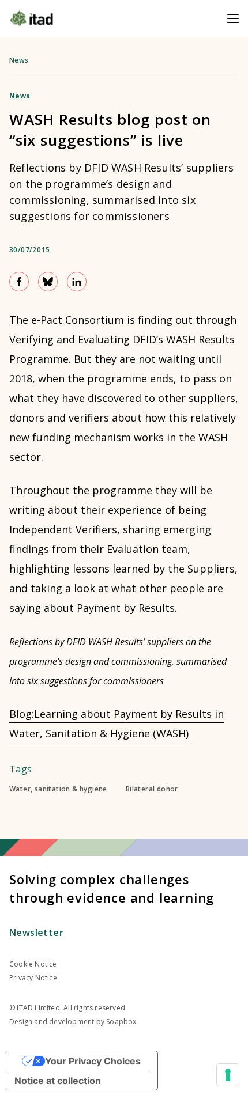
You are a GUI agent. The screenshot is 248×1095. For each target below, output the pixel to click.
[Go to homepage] (31, 18)
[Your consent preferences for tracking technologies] (228, 1075)
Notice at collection (57, 1080)
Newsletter (36, 932)
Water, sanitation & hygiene (58, 789)
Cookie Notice (33, 964)
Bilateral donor (152, 789)
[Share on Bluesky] (48, 281)
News (19, 60)
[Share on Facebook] (19, 281)
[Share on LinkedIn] (77, 281)
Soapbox (121, 1021)
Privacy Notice (33, 978)
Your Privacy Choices (93, 1061)
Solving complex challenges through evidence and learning (111, 888)
